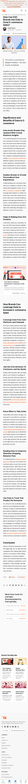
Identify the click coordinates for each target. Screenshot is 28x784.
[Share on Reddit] (19, 585)
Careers (4, 743)
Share (25, 782)
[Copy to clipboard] (24, 585)
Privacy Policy (5, 754)
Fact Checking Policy (7, 777)
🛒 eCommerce (21, 577)
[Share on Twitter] (7, 585)
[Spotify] (15, 726)
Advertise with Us (6, 745)
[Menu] (25, 10)
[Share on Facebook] (10, 585)
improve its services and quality (16, 533)
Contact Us (4, 740)
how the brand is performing (17, 158)
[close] (26, 4)
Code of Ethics (5, 774)
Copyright (4, 760)
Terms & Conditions (7, 757)
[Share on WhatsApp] (4, 585)
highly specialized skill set (11, 343)
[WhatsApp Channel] (18, 726)
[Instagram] (10, 726)
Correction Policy (6, 768)
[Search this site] (21, 10)
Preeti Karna (11, 28)
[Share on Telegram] (16, 585)
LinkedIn (9, 782)
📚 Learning (12, 577)
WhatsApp (3, 782)
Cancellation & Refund (7, 765)
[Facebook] (5, 726)
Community (4, 748)
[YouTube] (13, 726)
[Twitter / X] (2, 726)
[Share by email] (22, 585)
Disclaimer (4, 762)
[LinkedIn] (7, 726)
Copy (21, 782)
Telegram (15, 782)
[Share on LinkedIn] (13, 585)
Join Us (8, 33)
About (3, 737)
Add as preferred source (20, 33)
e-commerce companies (13, 190)
